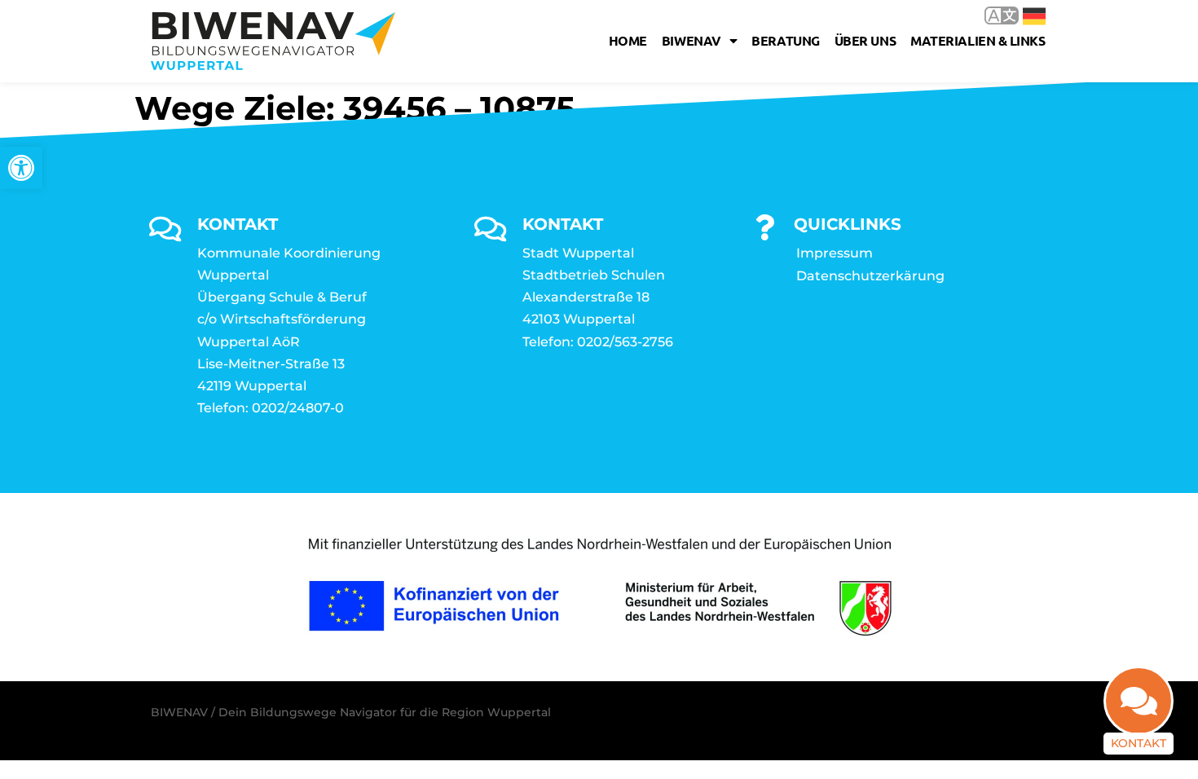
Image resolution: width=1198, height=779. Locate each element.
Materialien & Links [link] (977, 40)
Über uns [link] (865, 40)
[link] (21, 168)
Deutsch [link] (1022, 15)
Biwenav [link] (691, 40)
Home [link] (628, 40)
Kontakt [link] (1138, 743)
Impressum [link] (834, 253)
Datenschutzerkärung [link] (870, 276)
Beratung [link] (785, 40)
